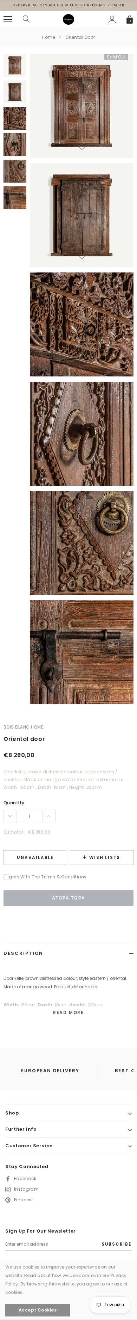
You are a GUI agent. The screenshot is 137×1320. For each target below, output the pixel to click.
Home (48, 37)
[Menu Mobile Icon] (8, 19)
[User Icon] (112, 19)
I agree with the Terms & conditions (45, 877)
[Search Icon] (26, 19)
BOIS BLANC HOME (23, 727)
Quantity (14, 803)
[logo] (68, 19)
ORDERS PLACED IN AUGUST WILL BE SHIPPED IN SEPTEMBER (68, 5)
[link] (15, 65)
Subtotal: (14, 832)
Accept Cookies (38, 1310)
